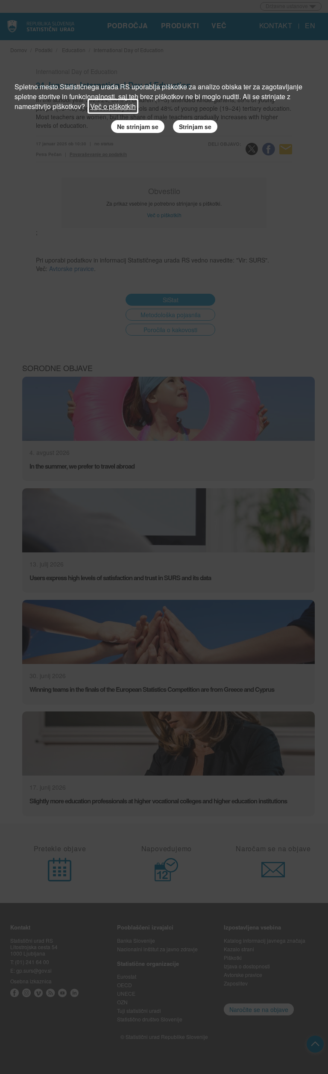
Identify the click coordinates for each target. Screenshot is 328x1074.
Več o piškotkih (113, 106)
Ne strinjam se (137, 126)
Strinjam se (195, 126)
